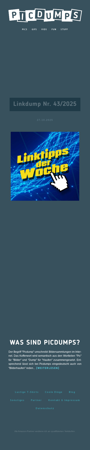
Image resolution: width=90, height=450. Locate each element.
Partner (36, 400)
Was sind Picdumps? (45, 343)
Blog (72, 392)
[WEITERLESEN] (47, 368)
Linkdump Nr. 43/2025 (45, 104)
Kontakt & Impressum (64, 400)
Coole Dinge (53, 392)
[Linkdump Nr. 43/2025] (45, 166)
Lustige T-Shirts (27, 392)
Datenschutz (45, 408)
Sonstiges (17, 400)
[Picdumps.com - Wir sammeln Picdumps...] (45, 14)
